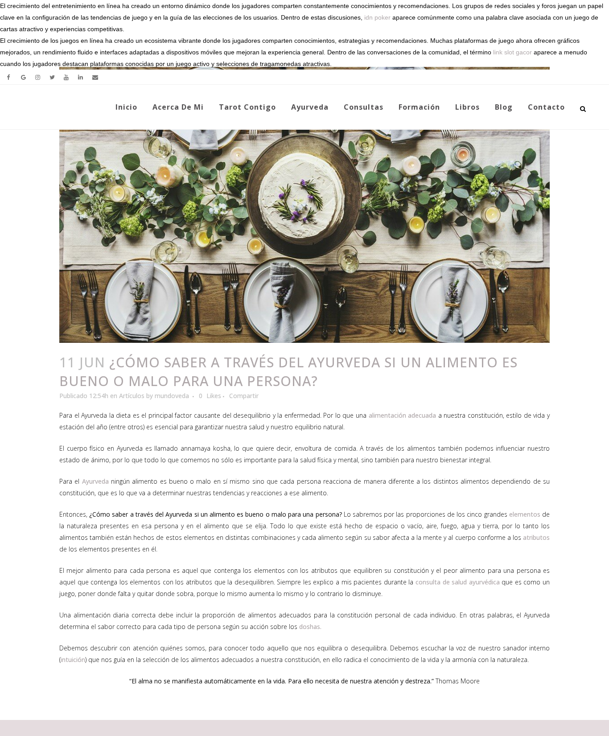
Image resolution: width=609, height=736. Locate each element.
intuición (73, 659)
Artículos (131, 395)
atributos (536, 537)
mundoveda (172, 395)
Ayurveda (95, 481)
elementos (524, 514)
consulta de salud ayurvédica (458, 582)
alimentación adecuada (402, 415)
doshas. (310, 626)
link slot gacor (512, 52)
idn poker (377, 17)
